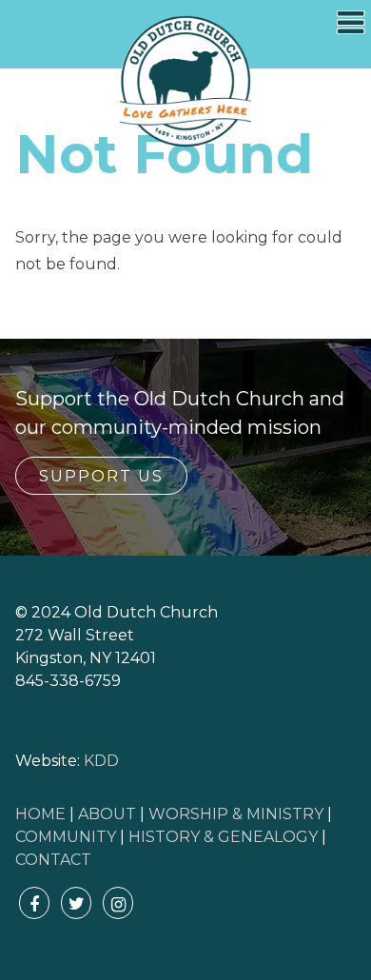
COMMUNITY (65, 837)
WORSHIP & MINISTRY (235, 814)
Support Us (101, 476)
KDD (101, 761)
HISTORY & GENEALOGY (223, 837)
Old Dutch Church (185, 81)
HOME (40, 814)
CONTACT (53, 860)
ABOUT (107, 814)
